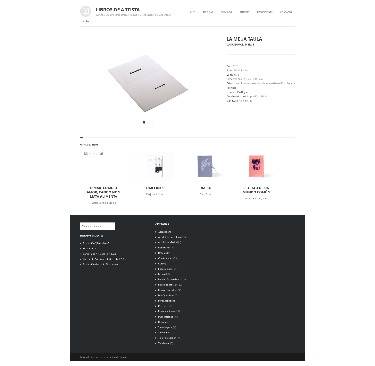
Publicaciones (165, 316)
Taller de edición (167, 337)
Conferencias (165, 258)
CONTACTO (286, 12)
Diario (205, 188)
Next (208, 44)
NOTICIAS (208, 12)
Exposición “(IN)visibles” (96, 243)
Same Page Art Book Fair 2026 (99, 253)
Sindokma (163, 332)
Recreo (162, 322)
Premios (162, 306)
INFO (192, 12)
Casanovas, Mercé (240, 44)
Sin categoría (165, 327)
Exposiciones (165, 268)
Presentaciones (166, 311)
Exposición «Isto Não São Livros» (100, 264)
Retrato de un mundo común (256, 190)
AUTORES (244, 12)
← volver (85, 21)
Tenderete (164, 343)
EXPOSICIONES (264, 12)
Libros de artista (167, 284)
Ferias (161, 274)
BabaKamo (164, 247)
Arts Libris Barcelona (169, 237)
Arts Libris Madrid (168, 242)
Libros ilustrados (167, 290)
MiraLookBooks (166, 300)
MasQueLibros (166, 295)
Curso (161, 263)
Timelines (154, 188)
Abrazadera (164, 231)
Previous (201, 44)
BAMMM (163, 252)
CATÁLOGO (226, 12)
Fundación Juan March (170, 279)
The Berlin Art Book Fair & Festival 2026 (104, 259)
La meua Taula (244, 39)
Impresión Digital (239, 92)
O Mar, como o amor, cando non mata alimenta (103, 192)
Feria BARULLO (91, 248)
